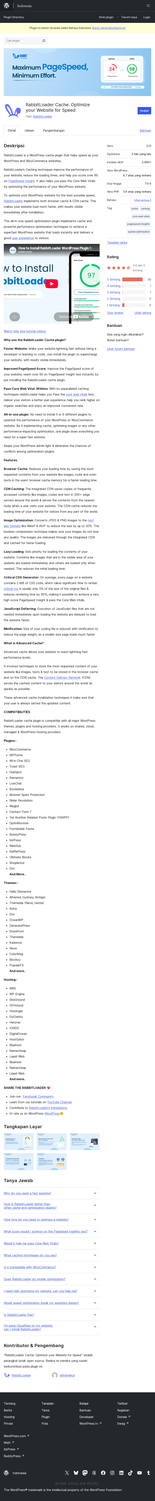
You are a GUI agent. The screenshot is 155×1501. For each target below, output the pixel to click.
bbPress (11, 1449)
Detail (12, 130)
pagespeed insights (138, 224)
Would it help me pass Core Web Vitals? (31, 1243)
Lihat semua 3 (142, 200)
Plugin (46, 1417)
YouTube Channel (59, 1102)
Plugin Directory (14, 17)
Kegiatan (123, 1410)
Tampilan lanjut (117, 242)
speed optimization (139, 231)
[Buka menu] (149, 5)
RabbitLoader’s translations (48, 1108)
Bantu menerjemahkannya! (109, 27)
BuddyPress (14, 1456)
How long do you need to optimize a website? (36, 1219)
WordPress (52, 1113)
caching (145, 208)
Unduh (144, 110)
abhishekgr (67, 1375)
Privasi (8, 1423)
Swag (123, 1423)
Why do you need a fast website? (27, 1193)
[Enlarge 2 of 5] (62, 1138)
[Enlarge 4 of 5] (28, 1158)
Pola (45, 1423)
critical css (11, 589)
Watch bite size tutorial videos (25, 331)
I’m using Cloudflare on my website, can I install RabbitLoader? (28, 1327)
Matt (9, 1442)
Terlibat (122, 1403)
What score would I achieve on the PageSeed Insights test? (46, 1231)
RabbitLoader (42, 116)
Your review (115, 313)
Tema (45, 1410)
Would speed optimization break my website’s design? (41, 1303)
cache (134, 208)
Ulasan (29, 130)
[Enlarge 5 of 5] (62, 1158)
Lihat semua (143, 313)
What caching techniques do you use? (30, 1255)
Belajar (84, 1403)
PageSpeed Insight (21, 181)
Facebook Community (38, 1096)
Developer (86, 1417)
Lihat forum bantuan (121, 349)
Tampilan (48, 1403)
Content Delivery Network (62, 677)
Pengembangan (54, 130)
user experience (23, 238)
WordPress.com (16, 1436)
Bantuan (145, 130)
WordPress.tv (90, 1423)
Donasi (124, 1417)
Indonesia (19, 1473)
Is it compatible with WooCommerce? (30, 1267)
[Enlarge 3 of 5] (94, 1138)
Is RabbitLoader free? (19, 1315)
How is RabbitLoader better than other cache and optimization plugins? (30, 1205)
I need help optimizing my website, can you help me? (40, 1291)
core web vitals (76, 394)
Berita (8, 1410)
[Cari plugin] (44, 40)
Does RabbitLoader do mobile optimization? (34, 1279)
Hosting (9, 1417)
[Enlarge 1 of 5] (28, 1138)
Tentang (9, 1403)
